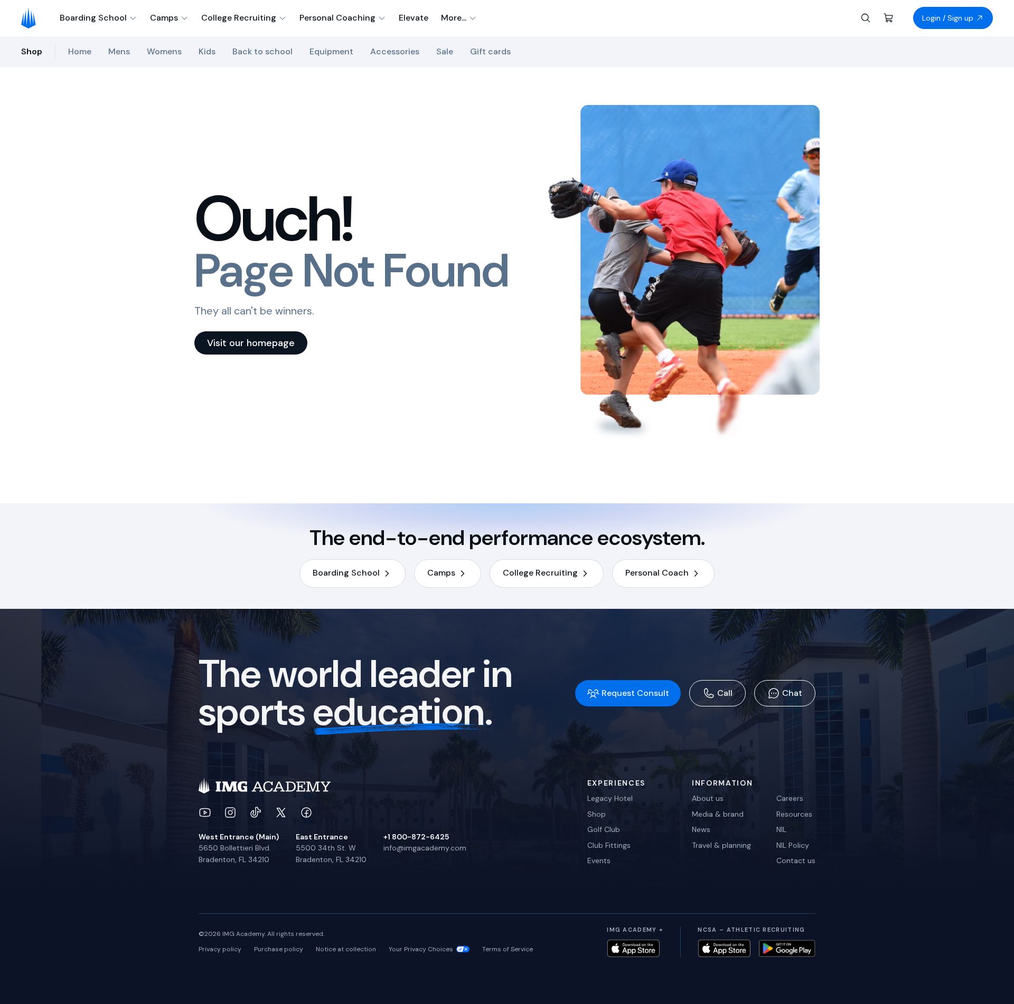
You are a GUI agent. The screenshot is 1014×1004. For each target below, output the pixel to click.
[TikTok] (255, 812)
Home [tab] (79, 51)
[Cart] (888, 18)
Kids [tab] (207, 51)
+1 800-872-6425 (416, 837)
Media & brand (718, 814)
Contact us (795, 860)
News (701, 829)
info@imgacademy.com (424, 848)
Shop (596, 814)
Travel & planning (721, 845)
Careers (789, 798)
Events (599, 860)
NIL (781, 829)
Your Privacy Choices (421, 949)
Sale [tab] (444, 51)
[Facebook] (306, 812)
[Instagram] (230, 812)
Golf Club (603, 829)
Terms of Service (507, 949)
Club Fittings (609, 845)
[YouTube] (205, 812)
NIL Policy (792, 845)
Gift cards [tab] (490, 51)
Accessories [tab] (394, 51)
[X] (281, 812)
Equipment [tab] (331, 51)
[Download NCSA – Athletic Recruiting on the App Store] (724, 948)
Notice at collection (346, 949)
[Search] (865, 18)
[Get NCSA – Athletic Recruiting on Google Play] (787, 948)
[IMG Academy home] (32, 17)
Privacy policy (220, 949)
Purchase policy (278, 949)
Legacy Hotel (610, 798)
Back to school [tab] (262, 51)
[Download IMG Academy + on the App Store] (633, 948)
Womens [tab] (164, 51)
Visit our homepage (251, 343)
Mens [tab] (119, 51)
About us (708, 798)
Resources (794, 814)
